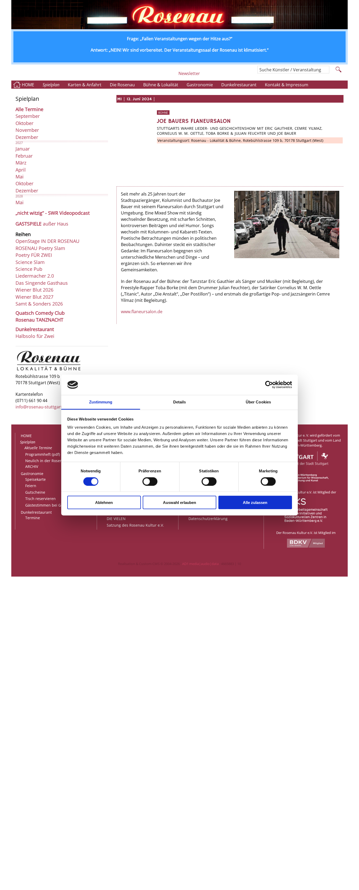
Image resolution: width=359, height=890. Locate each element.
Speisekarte (35, 479)
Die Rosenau (122, 85)
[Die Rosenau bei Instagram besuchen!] (206, 75)
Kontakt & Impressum (286, 85)
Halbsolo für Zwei (35, 336)
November (27, 130)
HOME (28, 85)
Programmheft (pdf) (42, 454)
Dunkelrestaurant (239, 85)
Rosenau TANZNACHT (39, 320)
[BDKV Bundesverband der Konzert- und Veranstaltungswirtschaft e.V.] (306, 546)
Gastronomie (200, 85)
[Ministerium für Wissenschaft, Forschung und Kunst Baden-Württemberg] (306, 480)
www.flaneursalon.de (141, 311)
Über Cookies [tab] (258, 402)
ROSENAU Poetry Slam (40, 248)
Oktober (24, 123)
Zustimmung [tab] (100, 402)
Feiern (30, 485)
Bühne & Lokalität (160, 85)
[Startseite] (179, 28)
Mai (20, 176)
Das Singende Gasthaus (42, 283)
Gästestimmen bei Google (47, 505)
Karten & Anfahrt (84, 85)
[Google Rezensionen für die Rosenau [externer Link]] (231, 75)
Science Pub (29, 269)
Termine (32, 517)
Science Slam (30, 262)
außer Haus (42, 224)
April (21, 170)
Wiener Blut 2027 (34, 297)
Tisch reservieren (40, 498)
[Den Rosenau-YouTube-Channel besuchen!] (245, 75)
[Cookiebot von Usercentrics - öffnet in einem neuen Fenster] (269, 385)
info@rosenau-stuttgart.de (42, 407)
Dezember (27, 137)
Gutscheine (35, 492)
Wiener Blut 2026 (34, 290)
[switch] (149, 481)
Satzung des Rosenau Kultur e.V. (135, 525)
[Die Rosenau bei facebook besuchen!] (217, 75)
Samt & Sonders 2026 (39, 304)
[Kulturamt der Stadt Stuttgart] (306, 471)
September (28, 116)
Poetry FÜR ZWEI (34, 255)
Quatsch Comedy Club (40, 313)
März (21, 162)
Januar (23, 149)
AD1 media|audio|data (200, 563)
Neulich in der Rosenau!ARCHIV (46, 463)
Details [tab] (179, 402)
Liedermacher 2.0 (35, 276)
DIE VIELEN (116, 518)
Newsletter (189, 73)
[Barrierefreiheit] (172, 75)
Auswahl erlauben (179, 502)
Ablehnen (104, 502)
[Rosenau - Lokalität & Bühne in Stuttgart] (49, 370)
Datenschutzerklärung (208, 518)
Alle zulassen (255, 502)
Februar (24, 156)
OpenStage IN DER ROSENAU (47, 241)
